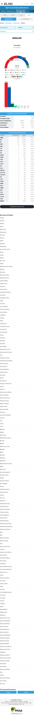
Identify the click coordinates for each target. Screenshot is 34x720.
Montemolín (2, 460)
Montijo (1, 466)
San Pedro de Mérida (5, 558)
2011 (21, 15)
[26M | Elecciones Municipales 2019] (17, 8)
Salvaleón (2, 549)
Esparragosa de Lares (5, 349)
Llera (1, 420)
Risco (1, 543)
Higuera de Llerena (4, 400)
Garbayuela (2, 375)
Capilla (1, 300)
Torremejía (2, 598)
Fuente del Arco (3, 366)
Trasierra (2, 600)
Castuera (2, 318)
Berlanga (2, 269)
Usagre (1, 606)
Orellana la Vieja (4, 492)
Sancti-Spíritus (3, 555)
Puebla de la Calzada (5, 509)
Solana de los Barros (5, 578)
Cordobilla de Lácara (5, 326)
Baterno (2, 263)
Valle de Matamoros (4, 629)
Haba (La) (2, 389)
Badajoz (2, 258)
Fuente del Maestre (4, 369)
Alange (1, 226)
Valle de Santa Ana (4, 632)
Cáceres (26, 692)
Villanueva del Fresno (5, 660)
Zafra (1, 672)
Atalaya (1, 252)
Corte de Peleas (3, 332)
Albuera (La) (3, 229)
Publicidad (20, 701)
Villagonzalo (3, 652)
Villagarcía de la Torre (5, 649)
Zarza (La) (2, 683)
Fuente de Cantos (4, 363)
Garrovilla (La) (3, 380)
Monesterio (2, 458)
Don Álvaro (2, 338)
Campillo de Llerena (4, 298)
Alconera (2, 238)
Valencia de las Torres (5, 618)
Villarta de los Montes (5, 669)
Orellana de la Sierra (5, 489)
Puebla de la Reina (4, 512)
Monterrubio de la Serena (6, 463)
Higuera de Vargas (4, 403)
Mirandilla (2, 455)
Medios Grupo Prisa (17, 714)
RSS (23, 704)
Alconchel (2, 235)
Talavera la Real (3, 583)
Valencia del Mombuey (5, 620)
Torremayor (3, 595)
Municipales (8, 19)
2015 (13, 15)
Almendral (2, 243)
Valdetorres (2, 615)
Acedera (2, 218)
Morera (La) (2, 469)
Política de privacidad (5, 702)
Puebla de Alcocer (4, 506)
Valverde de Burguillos (5, 635)
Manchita (2, 440)
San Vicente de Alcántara (6, 569)
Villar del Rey (3, 663)
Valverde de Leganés (5, 638)
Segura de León (3, 572)
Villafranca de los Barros (5, 646)
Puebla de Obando (4, 520)
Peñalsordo (2, 500)
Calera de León (3, 289)
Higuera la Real (3, 406)
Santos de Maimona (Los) (6, 566)
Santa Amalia (3, 560)
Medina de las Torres (5, 446)
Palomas (2, 495)
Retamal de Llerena (4, 538)
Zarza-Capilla (3, 680)
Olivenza (2, 486)
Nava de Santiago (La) (5, 472)
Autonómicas (25, 19)
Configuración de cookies (23, 702)
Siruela (1, 575)
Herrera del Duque (4, 395)
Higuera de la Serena (5, 398)
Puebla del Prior (3, 518)
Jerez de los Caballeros (5, 415)
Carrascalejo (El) (4, 306)
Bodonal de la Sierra (4, 275)
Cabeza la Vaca (3, 283)
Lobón (1, 426)
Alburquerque (3, 232)
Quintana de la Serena (5, 529)
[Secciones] (2, 4)
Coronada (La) (3, 329)
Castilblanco (3, 315)
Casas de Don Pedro (4, 309)
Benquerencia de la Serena (6, 266)
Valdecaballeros (3, 609)
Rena (1, 535)
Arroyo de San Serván (5, 249)
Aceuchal (2, 220)
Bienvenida (2, 272)
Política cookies (14, 702)
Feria (1, 355)
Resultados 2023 (10, 11)
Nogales (2, 478)
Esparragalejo (3, 346)
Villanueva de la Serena (5, 658)
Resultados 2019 (20, 11)
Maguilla (2, 432)
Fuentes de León (4, 372)
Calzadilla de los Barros (5, 292)
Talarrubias (2, 580)
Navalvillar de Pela (4, 475)
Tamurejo (2, 589)
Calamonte (2, 286)
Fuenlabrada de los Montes (6, 360)
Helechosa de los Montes (6, 392)
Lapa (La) (2, 418)
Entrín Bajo (2, 343)
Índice (20, 704)
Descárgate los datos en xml (17, 206)
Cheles (1, 320)
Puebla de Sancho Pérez (5, 523)
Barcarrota (2, 260)
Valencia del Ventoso (5, 623)
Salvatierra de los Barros (5, 552)
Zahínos (2, 675)
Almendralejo (3, 246)
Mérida (1, 452)
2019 (4, 15)
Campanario (3, 295)
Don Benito (2, 340)
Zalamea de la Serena (5, 678)
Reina (1, 532)
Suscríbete (26, 3)
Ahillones (2, 223)
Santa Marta (3, 563)
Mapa (30, 702)
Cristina (2, 335)
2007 (29, 15)
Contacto (6, 701)
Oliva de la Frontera (4, 480)
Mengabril (2, 449)
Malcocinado (3, 435)
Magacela (2, 429)
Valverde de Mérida (4, 643)
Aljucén (1, 240)
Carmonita (2, 303)
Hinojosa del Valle (4, 409)
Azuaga (1, 255)
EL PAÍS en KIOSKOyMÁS (13, 704)
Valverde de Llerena (4, 640)
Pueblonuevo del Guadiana (6, 526)
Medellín (2, 443)
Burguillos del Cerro (4, 278)
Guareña (2, 386)
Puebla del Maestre (4, 515)
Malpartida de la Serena (5, 438)
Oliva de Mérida (3, 483)
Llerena (2, 423)
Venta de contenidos (13, 701)
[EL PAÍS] (8, 4)
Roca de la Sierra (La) (5, 546)
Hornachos (2, 412)
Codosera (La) (3, 323)
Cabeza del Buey (4, 280)
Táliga (1, 586)
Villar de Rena (3, 666)
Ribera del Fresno (4, 540)
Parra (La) (2, 498)
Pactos (28, 11)
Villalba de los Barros (5, 655)
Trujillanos (2, 603)
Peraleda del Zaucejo (5, 503)
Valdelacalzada (3, 612)
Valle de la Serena (4, 626)
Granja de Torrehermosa (5, 383)
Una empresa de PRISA (17, 709)
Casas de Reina (3, 312)
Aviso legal (26, 701)
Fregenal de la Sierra (5, 358)
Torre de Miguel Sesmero (6, 592)
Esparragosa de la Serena (6, 352)
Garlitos (2, 378)
